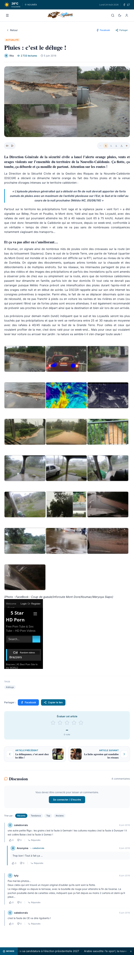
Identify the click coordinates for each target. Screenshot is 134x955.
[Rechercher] (113, 15)
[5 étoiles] (81, 723)
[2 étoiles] (60, 723)
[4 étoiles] (74, 723)
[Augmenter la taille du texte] (126, 145)
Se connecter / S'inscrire (67, 799)
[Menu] (7, 15)
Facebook (30, 702)
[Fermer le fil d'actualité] (131, 951)
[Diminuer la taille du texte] (100, 145)
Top (48, 815)
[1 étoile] (53, 723)
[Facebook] (124, 4)
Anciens (60, 815)
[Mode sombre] (120, 15)
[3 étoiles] (67, 723)
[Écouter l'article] (12, 145)
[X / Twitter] (128, 4)
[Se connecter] (127, 15)
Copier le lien (55, 702)
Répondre (35, 840)
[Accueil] (60, 15)
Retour (14, 30)
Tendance (36, 815)
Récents (21, 815)
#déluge (10, 687)
